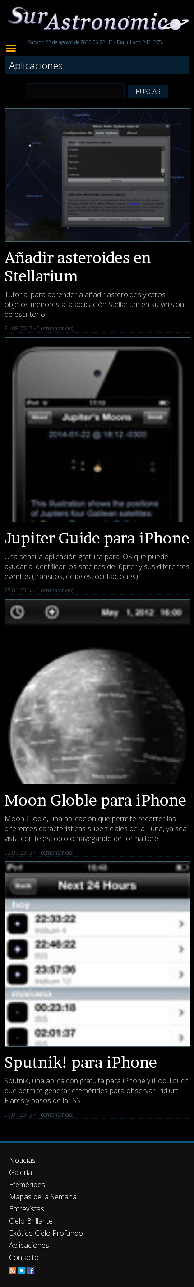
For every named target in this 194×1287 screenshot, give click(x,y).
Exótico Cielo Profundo (46, 1233)
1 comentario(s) (55, 590)
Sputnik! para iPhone (81, 1062)
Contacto (24, 1257)
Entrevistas (26, 1209)
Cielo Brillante (31, 1221)
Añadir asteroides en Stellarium (78, 266)
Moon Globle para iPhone (95, 800)
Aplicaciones (29, 1245)
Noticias (22, 1160)
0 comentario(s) (55, 328)
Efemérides (27, 1184)
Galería (20, 1172)
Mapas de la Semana (43, 1197)
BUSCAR (148, 91)
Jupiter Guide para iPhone (97, 538)
